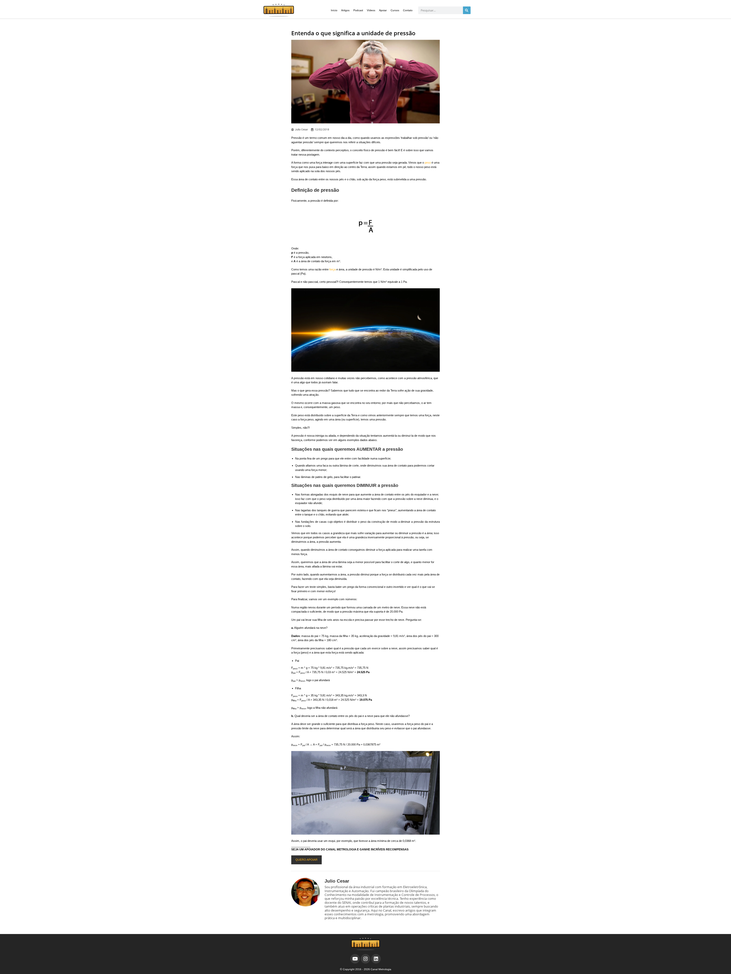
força (332, 269)
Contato (408, 10)
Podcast (358, 10)
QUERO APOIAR (306, 859)
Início (334, 10)
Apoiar (383, 10)
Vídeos (371, 10)
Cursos (395, 10)
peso (428, 162)
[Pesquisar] (467, 10)
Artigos (345, 10)
